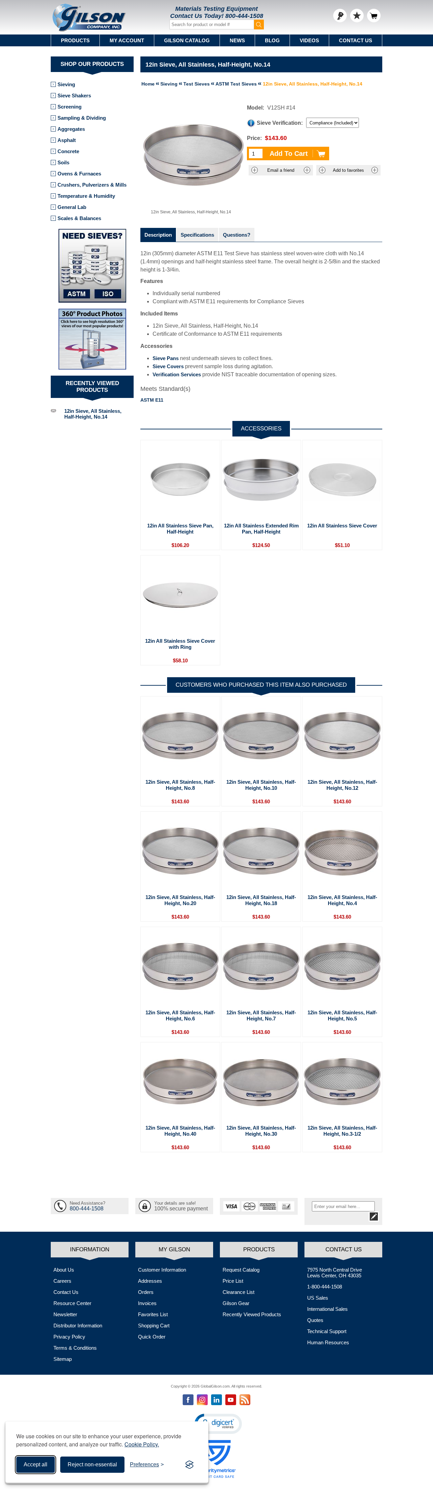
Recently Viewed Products (252, 1314)
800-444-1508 (244, 16)
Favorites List (153, 1314)
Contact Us (355, 40)
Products (75, 40)
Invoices (147, 1303)
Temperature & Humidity (86, 196)
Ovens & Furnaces (79, 173)
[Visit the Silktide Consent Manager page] (189, 1465)
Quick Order (151, 1337)
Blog (272, 40)
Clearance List (238, 1292)
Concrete (68, 151)
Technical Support (326, 1331)
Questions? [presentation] (236, 235)
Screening (70, 107)
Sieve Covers (168, 366)
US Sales (317, 1298)
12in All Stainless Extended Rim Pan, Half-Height (261, 529)
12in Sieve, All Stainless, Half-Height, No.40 (180, 1131)
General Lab (72, 207)
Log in (340, 15)
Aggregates (71, 129)
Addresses (150, 1281)
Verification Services (177, 374)
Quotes (315, 1320)
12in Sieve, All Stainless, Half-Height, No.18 (261, 900)
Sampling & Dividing (82, 118)
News (237, 40)
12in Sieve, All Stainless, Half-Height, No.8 (180, 785)
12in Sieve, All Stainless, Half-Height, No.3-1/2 (342, 1131)
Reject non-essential (92, 1464)
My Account (127, 40)
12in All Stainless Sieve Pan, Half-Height (180, 529)
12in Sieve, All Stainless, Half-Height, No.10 (261, 785)
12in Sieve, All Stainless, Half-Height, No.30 (261, 1131)
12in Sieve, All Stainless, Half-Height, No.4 (342, 900)
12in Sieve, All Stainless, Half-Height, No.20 (180, 900)
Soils (63, 162)
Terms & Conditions (75, 1348)
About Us (63, 1270)
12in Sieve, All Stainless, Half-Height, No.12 (342, 785)
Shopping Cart (153, 1325)
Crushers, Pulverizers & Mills (92, 185)
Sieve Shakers (74, 95)
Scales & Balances (79, 218)
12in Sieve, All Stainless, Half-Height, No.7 (261, 1015)
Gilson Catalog (187, 40)
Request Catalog (241, 1270)
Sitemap (62, 1359)
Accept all (35, 1464)
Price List (233, 1281)
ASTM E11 (151, 400)
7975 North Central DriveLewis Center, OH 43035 (334, 1272)
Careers (62, 1281)
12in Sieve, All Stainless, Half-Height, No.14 (92, 414)
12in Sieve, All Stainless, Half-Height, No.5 (342, 1015)
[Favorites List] (357, 15)
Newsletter (65, 1314)
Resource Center (72, 1303)
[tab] (158, 235)
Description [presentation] (158, 235)
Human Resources (328, 1342)
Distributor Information (77, 1325)
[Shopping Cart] (374, 15)
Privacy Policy (69, 1337)
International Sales (327, 1309)
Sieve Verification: (280, 123)
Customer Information (162, 1270)
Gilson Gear (236, 1303)
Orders (146, 1292)
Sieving (66, 84)
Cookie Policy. (141, 1444)
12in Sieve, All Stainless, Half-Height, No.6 (180, 1015)
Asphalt (67, 140)
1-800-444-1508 (324, 1287)
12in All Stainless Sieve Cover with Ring (180, 644)
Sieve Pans (166, 358)
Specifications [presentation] (197, 235)
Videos (309, 40)
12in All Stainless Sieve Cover (342, 525)
